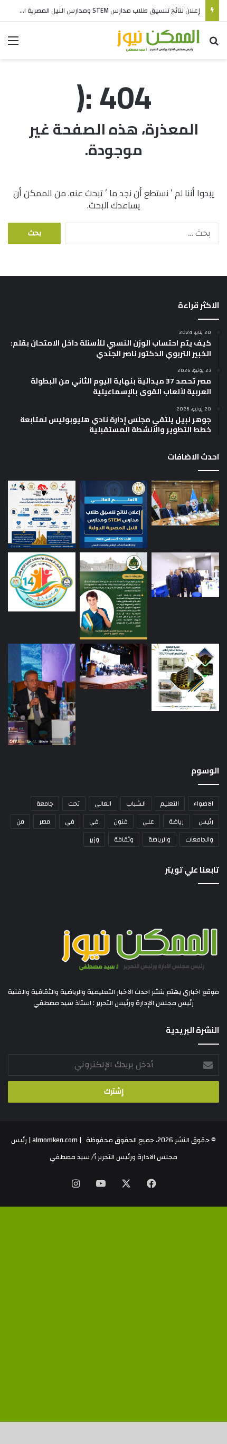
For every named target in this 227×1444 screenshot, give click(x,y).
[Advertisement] (113, 177)
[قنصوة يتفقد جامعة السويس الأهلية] (185, 574)
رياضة (176, 821)
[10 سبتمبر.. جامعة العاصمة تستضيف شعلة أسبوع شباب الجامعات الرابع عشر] (41, 582)
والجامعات (199, 839)
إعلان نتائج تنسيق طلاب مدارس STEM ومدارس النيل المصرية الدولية (103, 10)
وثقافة (124, 839)
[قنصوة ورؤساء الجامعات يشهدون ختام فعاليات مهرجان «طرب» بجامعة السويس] (113, 666)
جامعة (44, 803)
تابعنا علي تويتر (192, 869)
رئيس (205, 821)
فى (94, 821)
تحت (74, 803)
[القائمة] (13, 44)
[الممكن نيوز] (158, 40)
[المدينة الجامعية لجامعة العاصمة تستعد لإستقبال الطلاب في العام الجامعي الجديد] (185, 677)
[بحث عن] (214, 44)
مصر (44, 821)
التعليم (169, 803)
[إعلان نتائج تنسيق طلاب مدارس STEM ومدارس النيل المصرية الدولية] (113, 514)
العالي (102, 803)
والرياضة (159, 839)
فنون (121, 821)
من (20, 821)
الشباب (136, 803)
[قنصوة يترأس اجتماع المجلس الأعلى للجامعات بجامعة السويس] (185, 503)
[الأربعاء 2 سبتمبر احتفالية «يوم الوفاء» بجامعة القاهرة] (113, 596)
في (69, 821)
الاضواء (203, 803)
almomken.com (55, 1140)
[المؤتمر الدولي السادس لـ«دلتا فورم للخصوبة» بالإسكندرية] (41, 694)
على (148, 821)
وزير (94, 839)
